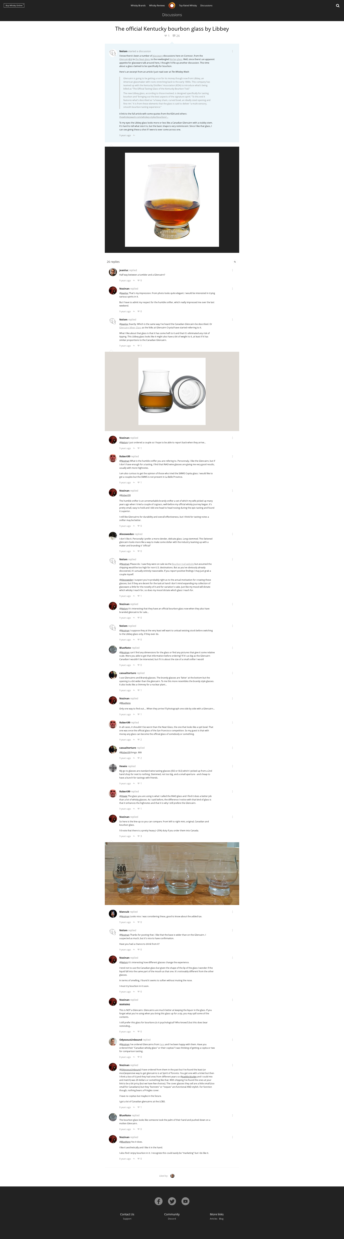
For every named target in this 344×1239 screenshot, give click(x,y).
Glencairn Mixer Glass (130, 327)
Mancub (124, 911)
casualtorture (127, 673)
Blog (221, 1218)
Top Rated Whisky (188, 5)
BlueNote (125, 647)
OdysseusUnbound (130, 1039)
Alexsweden (126, 534)
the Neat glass (142, 59)
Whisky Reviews (157, 5)
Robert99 (124, 456)
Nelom (123, 51)
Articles (213, 1218)
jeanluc (123, 270)
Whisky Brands (138, 5)
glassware (158, 55)
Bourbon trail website (183, 564)
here (162, 1044)
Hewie (123, 766)
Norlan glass (176, 59)
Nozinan (124, 288)
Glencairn (124, 59)
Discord (172, 1218)
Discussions (206, 5)
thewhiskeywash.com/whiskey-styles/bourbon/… (143, 117)
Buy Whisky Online (14, 5)
